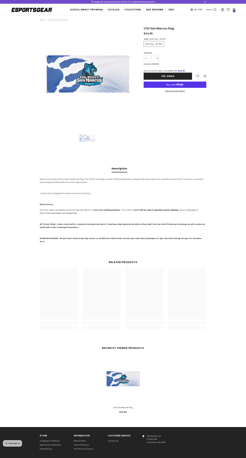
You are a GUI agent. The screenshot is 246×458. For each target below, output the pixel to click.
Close (205, 2)
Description (119, 168)
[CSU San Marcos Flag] (123, 379)
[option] (87, 74)
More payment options (175, 91)
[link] (59, 322)
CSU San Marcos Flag (123, 407)
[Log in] (222, 9)
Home (42, 20)
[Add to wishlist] (197, 76)
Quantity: (148, 53)
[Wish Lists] (228, 9)
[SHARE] (203, 76)
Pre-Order (167, 76)
